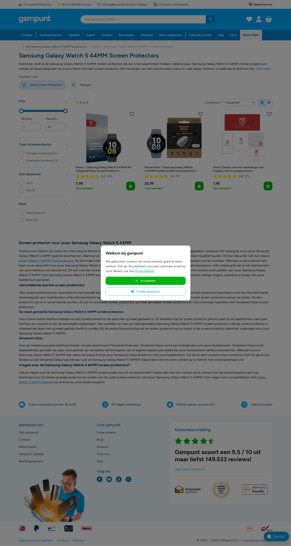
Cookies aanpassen (147, 291)
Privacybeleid (144, 271)
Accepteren (148, 280)
